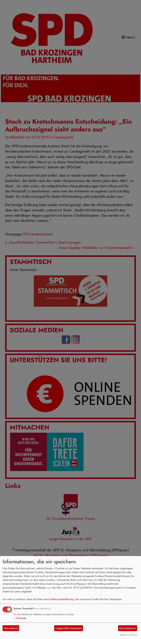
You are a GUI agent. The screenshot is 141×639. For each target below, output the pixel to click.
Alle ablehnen (11, 628)
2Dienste (20, 618)
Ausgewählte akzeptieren (68, 628)
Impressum (116, 599)
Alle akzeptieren (127, 628)
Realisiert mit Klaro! (128, 634)
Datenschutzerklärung (61, 599)
